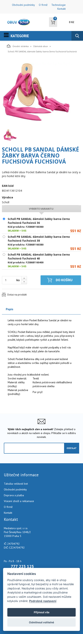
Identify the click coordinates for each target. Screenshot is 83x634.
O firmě (43, 5)
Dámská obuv (40, 46)
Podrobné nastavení (42, 601)
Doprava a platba (14, 495)
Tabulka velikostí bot (16, 483)
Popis (9, 309)
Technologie (58, 5)
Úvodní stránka (21, 46)
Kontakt (61, 8)
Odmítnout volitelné (41, 622)
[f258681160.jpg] (36, 92)
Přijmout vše (41, 612)
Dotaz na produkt (17, 294)
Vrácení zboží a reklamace (19, 501)
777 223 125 (22, 566)
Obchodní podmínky (23, 5)
